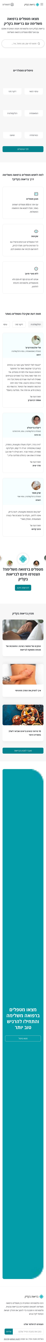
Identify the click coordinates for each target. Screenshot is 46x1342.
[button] (41, 4)
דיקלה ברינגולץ (34, 427)
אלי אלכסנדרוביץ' (33, 347)
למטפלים (7, 4)
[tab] (35, 324)
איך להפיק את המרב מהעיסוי (28, 690)
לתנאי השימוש (15, 1339)
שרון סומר (36, 492)
